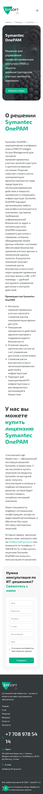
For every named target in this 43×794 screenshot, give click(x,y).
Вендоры (6, 717)
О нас (4, 710)
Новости (6, 721)
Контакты (6, 725)
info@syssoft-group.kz (11, 769)
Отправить (21, 660)
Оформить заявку (16, 90)
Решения (6, 714)
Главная (8, 22)
